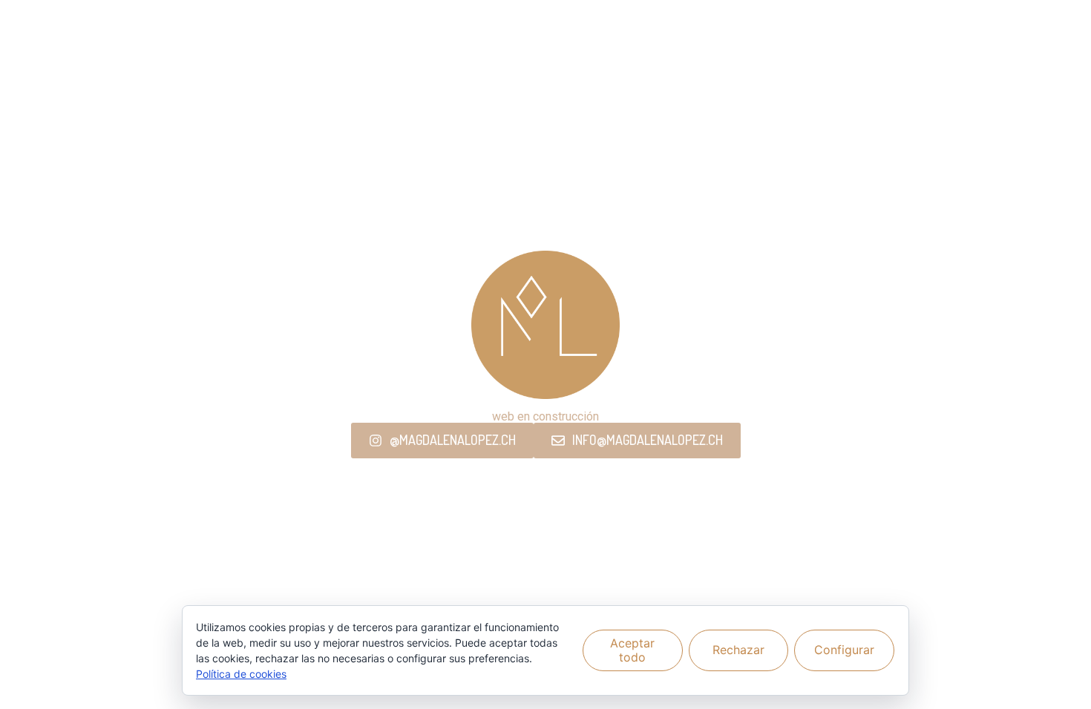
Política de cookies (241, 673)
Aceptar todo (632, 650)
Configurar (844, 649)
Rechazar (738, 649)
